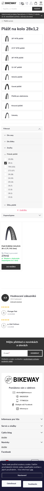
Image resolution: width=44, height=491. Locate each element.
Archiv (4, 437)
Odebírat (35, 353)
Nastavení (22, 475)
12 (10, 190)
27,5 (11, 171)
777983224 (24, 400)
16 (10, 186)
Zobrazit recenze (16, 302)
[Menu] (41, 3)
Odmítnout (11, 483)
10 (10, 197)
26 (10, 174)
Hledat (37, 9)
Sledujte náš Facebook (23, 404)
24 (10, 178)
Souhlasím (32, 484)
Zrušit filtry (23, 210)
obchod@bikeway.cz (24, 392)
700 (11, 167)
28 (10, 163)
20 (10, 182)
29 (10, 159)
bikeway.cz (24, 409)
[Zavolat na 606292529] (26, 3)
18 (10, 193)
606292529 (24, 396)
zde (31, 469)
